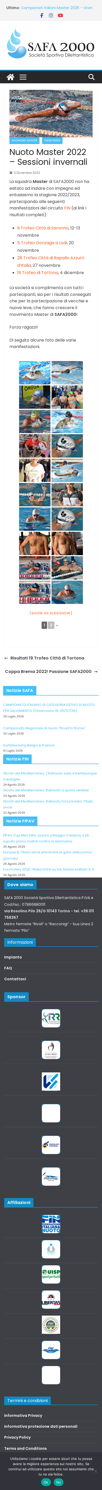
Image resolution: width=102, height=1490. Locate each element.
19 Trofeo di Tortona (37, 273)
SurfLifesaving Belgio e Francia (28, 745)
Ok (46, 1482)
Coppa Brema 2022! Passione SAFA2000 (48, 672)
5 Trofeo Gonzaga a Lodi (42, 243)
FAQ (8, 968)
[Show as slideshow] (51, 613)
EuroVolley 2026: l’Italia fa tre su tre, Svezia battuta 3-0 (48, 869)
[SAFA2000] (10, 77)
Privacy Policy (17, 1437)
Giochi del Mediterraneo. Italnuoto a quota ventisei (46, 790)
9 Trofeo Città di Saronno (43, 228)
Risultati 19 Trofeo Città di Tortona (47, 658)
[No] (95, 1471)
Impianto (13, 957)
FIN (67, 208)
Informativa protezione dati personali (40, 1426)
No (58, 1482)
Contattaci (15, 979)
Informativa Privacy (23, 1415)
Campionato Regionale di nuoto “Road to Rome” (44, 728)
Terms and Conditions (25, 1448)
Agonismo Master (24, 140)
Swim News (52, 140)
